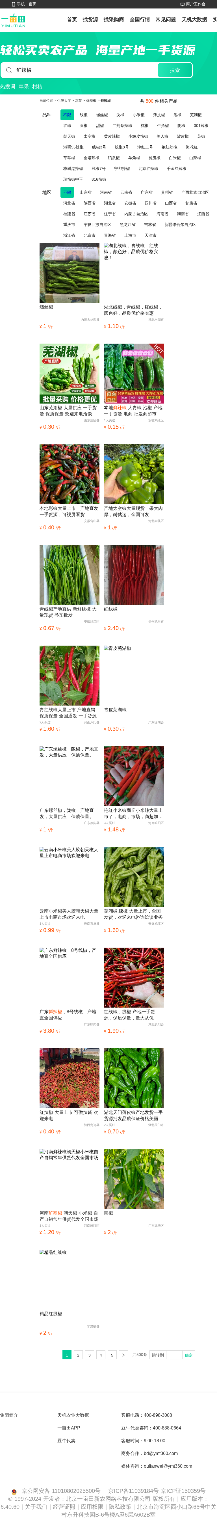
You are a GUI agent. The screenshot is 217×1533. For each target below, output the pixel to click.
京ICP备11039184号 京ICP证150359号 (157, 1490)
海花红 (192, 147)
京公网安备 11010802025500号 (61, 1490)
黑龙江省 (128, 224)
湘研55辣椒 (73, 147)
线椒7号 (99, 168)
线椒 (84, 115)
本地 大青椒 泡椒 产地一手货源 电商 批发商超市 (133, 410)
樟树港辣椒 (73, 168)
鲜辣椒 (91, 101)
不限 (67, 115)
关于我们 (37, 1506)
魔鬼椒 (154, 158)
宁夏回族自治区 (97, 224)
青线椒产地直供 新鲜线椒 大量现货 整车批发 (68, 612)
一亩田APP (68, 1428)
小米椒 (139, 115)
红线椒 (111, 609)
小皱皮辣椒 (138, 136)
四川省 (151, 203)
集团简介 (9, 1415)
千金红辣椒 (176, 168)
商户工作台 (196, 4)
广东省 (147, 192)
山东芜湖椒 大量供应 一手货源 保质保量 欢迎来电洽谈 (68, 410)
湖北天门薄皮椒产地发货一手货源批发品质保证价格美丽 (133, 1115)
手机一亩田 (27, 4)
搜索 (175, 70)
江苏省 (90, 214)
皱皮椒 (183, 136)
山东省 (86, 192)
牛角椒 (163, 125)
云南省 (126, 192)
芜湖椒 (196, 115)
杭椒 (145, 125)
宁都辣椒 (122, 168)
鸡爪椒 (114, 158)
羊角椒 (134, 158)
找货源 (90, 19)
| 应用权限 (91, 1506)
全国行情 (140, 19)
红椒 (67, 125)
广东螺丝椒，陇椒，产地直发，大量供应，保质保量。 (67, 813)
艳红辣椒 (169, 147)
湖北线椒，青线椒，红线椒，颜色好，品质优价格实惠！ (133, 310)
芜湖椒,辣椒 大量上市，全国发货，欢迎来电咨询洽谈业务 (133, 914)
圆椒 (84, 125)
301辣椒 (201, 125)
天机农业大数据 (73, 1415)
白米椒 (175, 158)
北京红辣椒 (148, 168)
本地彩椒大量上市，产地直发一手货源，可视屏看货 (69, 511)
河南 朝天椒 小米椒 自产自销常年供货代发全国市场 (69, 1216)
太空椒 (90, 136)
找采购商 (114, 19)
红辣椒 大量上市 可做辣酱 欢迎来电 (69, 1115)
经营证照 (65, 1506)
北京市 (90, 235)
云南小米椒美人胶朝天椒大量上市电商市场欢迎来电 (69, 914)
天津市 (151, 235)
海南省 (162, 214)
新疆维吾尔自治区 (180, 224)
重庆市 (69, 224)
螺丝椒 (102, 115)
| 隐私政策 (119, 1506)
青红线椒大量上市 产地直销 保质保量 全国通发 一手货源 (68, 712)
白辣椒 (195, 158)
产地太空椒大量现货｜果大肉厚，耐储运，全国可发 (133, 511)
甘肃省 (191, 203)
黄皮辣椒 (112, 136)
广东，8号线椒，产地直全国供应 (68, 1014)
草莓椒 (69, 158)
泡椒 (177, 115)
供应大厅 (64, 101)
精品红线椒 (51, 1313)
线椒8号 (122, 147)
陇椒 (181, 125)
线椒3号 (99, 147)
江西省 (203, 214)
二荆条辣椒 (122, 125)
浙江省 (69, 235)
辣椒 (108, 1213)
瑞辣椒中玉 (73, 179)
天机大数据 (194, 19)
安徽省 (130, 203)
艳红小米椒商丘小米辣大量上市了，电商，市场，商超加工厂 (133, 814)
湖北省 (110, 203)
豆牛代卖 (66, 1440)
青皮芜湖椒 (115, 709)
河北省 (69, 203)
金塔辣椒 (91, 158)
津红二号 (145, 147)
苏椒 (201, 136)
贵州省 (167, 192)
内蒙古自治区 (136, 214)
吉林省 (150, 224)
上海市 (130, 235)
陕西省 (90, 203)
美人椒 (162, 136)
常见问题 (166, 19)
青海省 (110, 235)
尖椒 (120, 115)
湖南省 (183, 214)
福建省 (69, 214)
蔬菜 (79, 101)
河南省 (106, 192)
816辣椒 (99, 179)
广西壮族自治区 (195, 192)
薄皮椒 (159, 115)
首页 (72, 19)
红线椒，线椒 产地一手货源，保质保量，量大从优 (129, 1014)
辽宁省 (110, 214)
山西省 (171, 203)
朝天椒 (69, 136)
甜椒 (100, 125)
